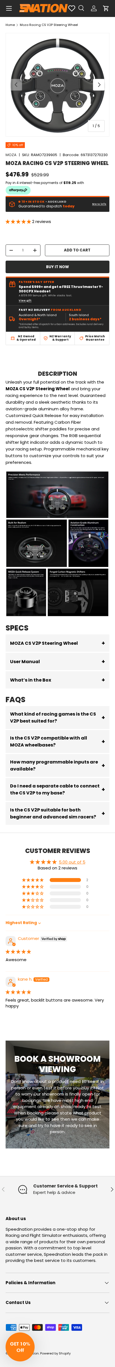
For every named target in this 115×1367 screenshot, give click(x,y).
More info (99, 204)
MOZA (11, 154)
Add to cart (77, 250)
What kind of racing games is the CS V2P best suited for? (57, 717)
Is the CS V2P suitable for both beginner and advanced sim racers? (57, 813)
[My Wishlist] (71, 8)
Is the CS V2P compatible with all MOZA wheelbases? (57, 741)
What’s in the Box (57, 680)
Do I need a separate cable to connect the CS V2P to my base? (57, 789)
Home (10, 25)
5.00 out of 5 (72, 862)
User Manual (57, 661)
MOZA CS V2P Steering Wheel (57, 643)
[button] (106, 8)
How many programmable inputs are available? (57, 765)
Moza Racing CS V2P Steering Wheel (49, 25)
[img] (18, 951)
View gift (25, 300)
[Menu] (9, 8)
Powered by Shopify (55, 1353)
